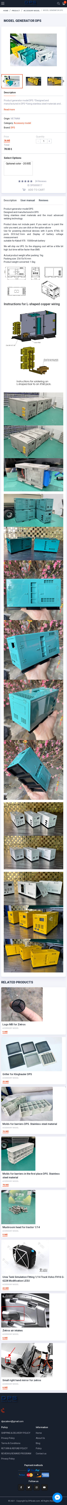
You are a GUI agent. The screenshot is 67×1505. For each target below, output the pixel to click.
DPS (13, 127)
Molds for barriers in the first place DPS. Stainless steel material (31, 1175)
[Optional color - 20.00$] (18, 163)
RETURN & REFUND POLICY (14, 1448)
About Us (40, 1438)
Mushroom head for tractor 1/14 (21, 1227)
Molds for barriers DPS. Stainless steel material (29, 1124)
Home (5, 11)
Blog (38, 1443)
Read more (9, 109)
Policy (39, 1448)
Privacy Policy (8, 1438)
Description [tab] (10, 200)
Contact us (41, 1453)
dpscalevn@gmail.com (12, 1421)
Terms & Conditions (10, 1443)
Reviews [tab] (43, 200)
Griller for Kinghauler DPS (17, 1074)
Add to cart (36, 189)
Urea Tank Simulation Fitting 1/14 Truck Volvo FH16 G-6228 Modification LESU (33, 1279)
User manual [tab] (28, 200)
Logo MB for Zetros (14, 1024)
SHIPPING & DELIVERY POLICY (15, 1433)
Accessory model (32, 11)
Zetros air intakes (12, 1330)
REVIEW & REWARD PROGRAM (16, 1453)
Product (16, 11)
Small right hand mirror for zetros (21, 1380)
